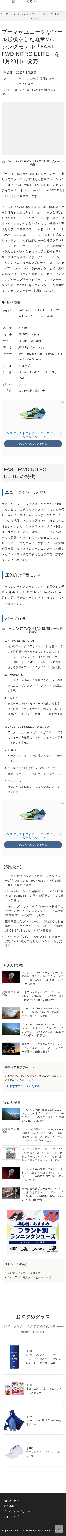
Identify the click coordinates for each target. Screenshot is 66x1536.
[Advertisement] (33, 123)
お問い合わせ (11, 1500)
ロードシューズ (26, 83)
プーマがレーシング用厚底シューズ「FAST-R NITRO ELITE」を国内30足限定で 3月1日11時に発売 (34, 896)
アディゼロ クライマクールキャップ (43, 1454)
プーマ (20, 78)
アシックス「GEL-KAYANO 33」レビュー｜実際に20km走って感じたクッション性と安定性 (34, 941)
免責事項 (9, 1506)
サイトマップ (11, 1516)
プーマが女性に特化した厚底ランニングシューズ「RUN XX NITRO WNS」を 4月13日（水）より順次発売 (34, 880)
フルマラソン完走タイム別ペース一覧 (29, 1277)
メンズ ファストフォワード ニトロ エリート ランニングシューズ (33, 435)
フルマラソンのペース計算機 (24, 1273)
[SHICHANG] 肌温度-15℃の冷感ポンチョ (43, 1422)
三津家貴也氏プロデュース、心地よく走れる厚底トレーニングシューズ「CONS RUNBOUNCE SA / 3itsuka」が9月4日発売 (34, 926)
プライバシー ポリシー (17, 1511)
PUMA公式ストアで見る (33, 443)
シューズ (32, 78)
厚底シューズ (48, 78)
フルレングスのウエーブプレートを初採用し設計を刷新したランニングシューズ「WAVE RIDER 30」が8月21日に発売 (34, 911)
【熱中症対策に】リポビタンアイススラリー (44, 1390)
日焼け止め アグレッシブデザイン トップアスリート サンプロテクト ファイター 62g (43, 1358)
